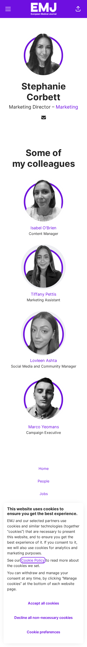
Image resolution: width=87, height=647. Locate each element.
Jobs (43, 493)
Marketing (67, 107)
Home (44, 468)
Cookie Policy (33, 560)
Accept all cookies (43, 603)
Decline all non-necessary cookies (43, 617)
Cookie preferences (43, 632)
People (43, 481)
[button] (78, 9)
